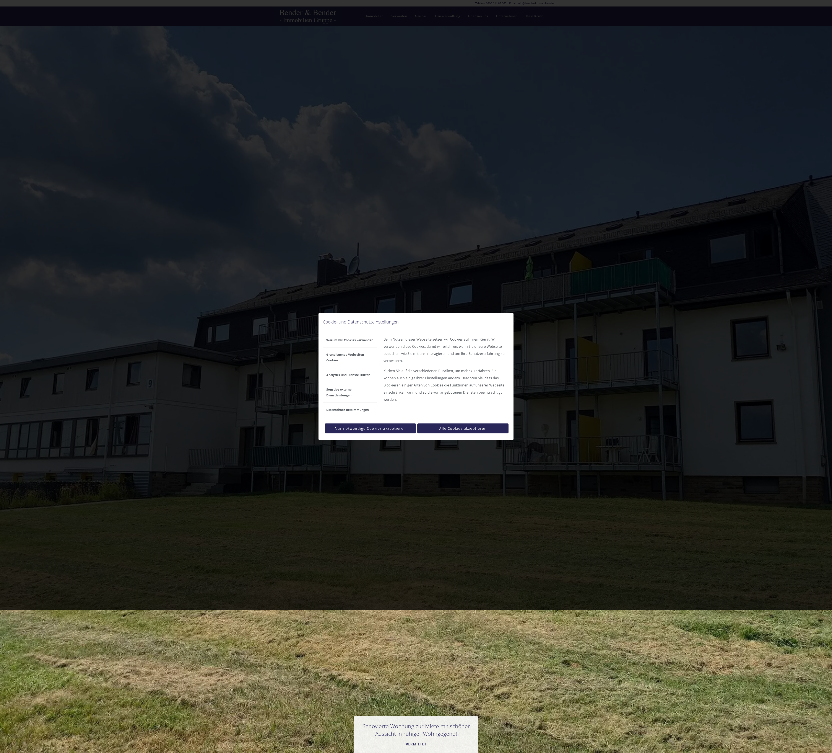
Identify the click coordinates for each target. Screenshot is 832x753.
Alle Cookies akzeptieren (463, 428)
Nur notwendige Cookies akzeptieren (370, 428)
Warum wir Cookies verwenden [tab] (349, 340)
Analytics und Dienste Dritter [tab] (348, 375)
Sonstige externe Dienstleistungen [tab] (338, 392)
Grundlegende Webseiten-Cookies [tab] (345, 357)
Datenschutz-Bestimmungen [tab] (347, 410)
